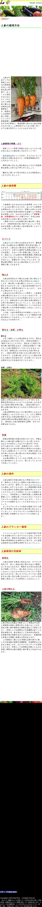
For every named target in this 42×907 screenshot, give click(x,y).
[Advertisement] (21, 51)
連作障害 (6, 156)
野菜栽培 (39, 3)
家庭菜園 (32, 3)
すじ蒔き (34, 281)
